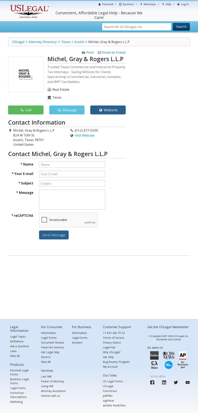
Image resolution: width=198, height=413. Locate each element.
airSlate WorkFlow (114, 405)
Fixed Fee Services (52, 347)
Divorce (46, 357)
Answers (77, 342)
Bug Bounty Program (116, 362)
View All (15, 356)
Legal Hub (109, 347)
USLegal (18, 42)
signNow (108, 400)
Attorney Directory (43, 42)
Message (69, 110)
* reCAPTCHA (22, 215)
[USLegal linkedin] (164, 382)
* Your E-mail (22, 173)
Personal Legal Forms (19, 372)
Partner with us (50, 396)
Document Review (52, 342)
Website (110, 110)
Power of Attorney (52, 381)
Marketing (16, 402)
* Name (26, 164)
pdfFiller (108, 396)
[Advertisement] (99, 286)
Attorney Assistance (53, 391)
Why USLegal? (111, 352)
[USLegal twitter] (176, 382)
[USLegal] (29, 5)
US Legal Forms (113, 381)
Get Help (108, 357)
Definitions (17, 341)
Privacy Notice (112, 342)
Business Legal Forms (19, 381)
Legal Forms (18, 388)
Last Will (46, 376)
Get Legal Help (50, 352)
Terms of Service (113, 338)
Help (168, 4)
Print (90, 52)
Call (28, 110)
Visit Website (85, 135)
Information (48, 333)
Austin (79, 42)
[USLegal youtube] (188, 382)
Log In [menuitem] (184, 4)
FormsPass (110, 391)
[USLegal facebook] (152, 382)
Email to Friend (114, 52)
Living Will (47, 386)
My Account (110, 366)
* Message (24, 192)
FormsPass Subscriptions (18, 395)
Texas (65, 42)
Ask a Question (19, 346)
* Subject (25, 183)
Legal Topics (18, 336)
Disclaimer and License (168, 339)
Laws (13, 351)
